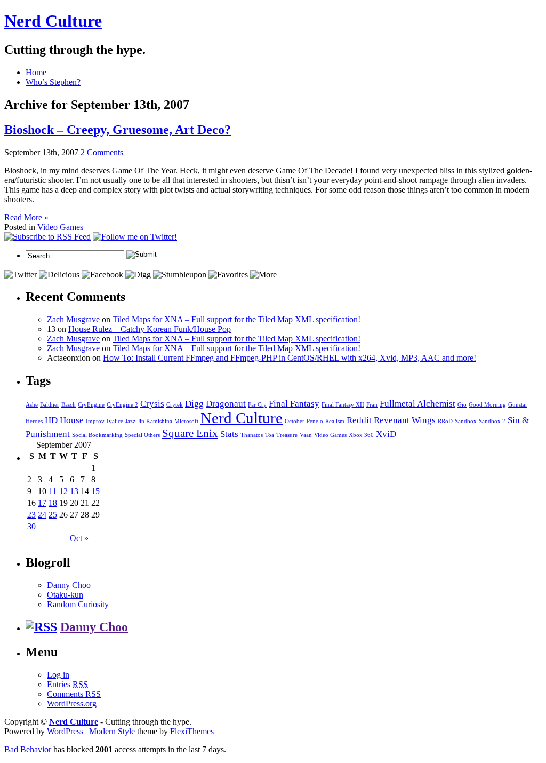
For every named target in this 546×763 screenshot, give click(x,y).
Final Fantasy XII (343, 405)
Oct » (79, 538)
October (294, 421)
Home (36, 72)
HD (51, 420)
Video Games (60, 227)
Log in (58, 674)
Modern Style (112, 731)
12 (63, 491)
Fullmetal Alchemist (417, 404)
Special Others (142, 435)
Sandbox (466, 421)
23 (31, 514)
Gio (462, 405)
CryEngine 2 (122, 405)
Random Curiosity (78, 604)
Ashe (32, 405)
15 (95, 491)
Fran (372, 405)
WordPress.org (72, 703)
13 (74, 491)
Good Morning (487, 405)
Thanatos (251, 435)
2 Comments (102, 152)
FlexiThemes (192, 731)
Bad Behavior (27, 749)
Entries (67, 684)
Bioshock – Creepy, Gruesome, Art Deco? (117, 130)
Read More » (26, 217)
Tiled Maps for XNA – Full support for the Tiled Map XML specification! (236, 319)
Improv (95, 421)
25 (53, 514)
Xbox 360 (361, 435)
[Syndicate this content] (41, 627)
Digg (194, 404)
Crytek (174, 405)
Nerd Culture (53, 20)
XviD (386, 434)
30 (31, 526)
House (72, 420)
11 (53, 491)
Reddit (359, 420)
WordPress (65, 731)
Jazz (130, 421)
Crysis (152, 404)
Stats (229, 434)
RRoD (445, 421)
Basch (68, 405)
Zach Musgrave (73, 319)
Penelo (315, 421)
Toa (269, 435)
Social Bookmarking (97, 435)
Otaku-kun (65, 594)
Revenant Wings (405, 420)
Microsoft (186, 421)
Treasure (287, 435)
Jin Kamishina (155, 421)
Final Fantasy (294, 404)
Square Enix (190, 433)
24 (42, 514)
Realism (334, 421)
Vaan (306, 435)
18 (53, 502)
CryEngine (91, 405)
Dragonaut (226, 404)
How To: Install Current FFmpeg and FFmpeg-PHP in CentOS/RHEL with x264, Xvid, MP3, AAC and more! (289, 357)
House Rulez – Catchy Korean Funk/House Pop (149, 328)
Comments (74, 693)
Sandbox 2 (492, 421)
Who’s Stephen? (53, 81)
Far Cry (257, 405)
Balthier (49, 405)
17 (42, 502)
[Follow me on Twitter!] (135, 236)
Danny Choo (69, 585)
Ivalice (115, 421)
